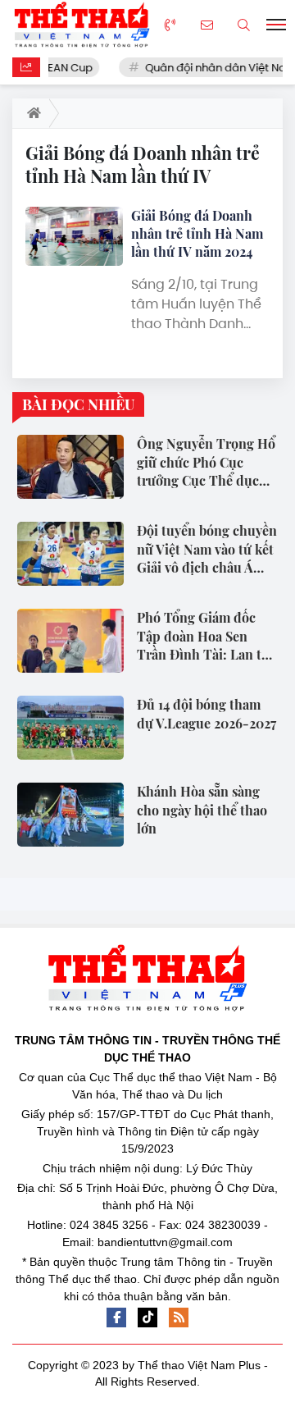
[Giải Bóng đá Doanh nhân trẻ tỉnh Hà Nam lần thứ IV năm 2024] (74, 236)
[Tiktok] (147, 1317)
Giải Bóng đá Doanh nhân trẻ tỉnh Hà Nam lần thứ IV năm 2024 (197, 233)
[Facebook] (116, 1317)
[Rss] (178, 1317)
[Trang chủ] (30, 113)
